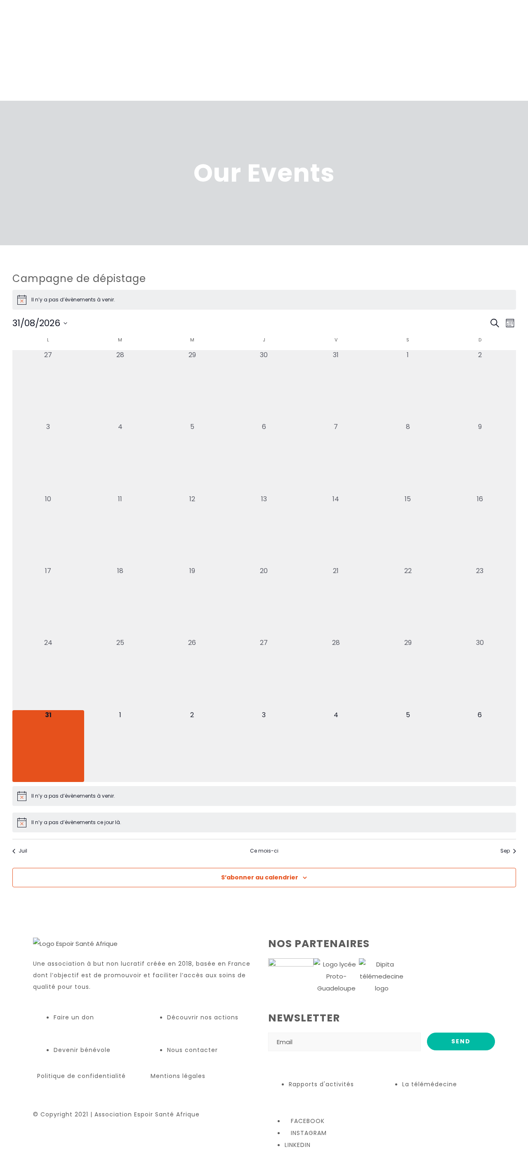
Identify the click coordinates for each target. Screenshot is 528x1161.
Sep (505, 851)
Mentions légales (178, 1076)
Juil (23, 851)
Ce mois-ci (264, 851)
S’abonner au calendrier (259, 877)
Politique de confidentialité (81, 1076)
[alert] (264, 300)
